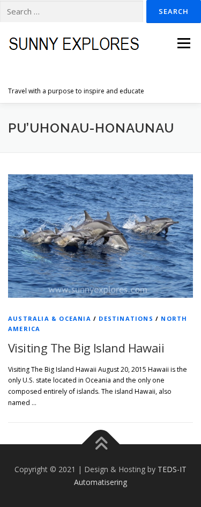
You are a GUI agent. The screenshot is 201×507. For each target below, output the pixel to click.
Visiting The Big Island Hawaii (86, 348)
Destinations (126, 318)
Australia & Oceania (49, 318)
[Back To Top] (100, 444)
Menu (183, 43)
